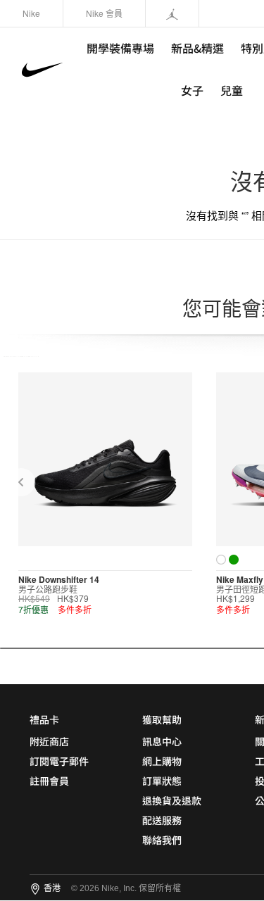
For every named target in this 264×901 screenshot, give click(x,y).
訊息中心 (162, 741)
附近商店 (49, 741)
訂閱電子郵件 (59, 761)
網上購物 (162, 761)
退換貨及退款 (171, 800)
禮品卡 (44, 719)
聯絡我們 (162, 840)
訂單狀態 (162, 781)
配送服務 (162, 820)
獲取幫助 (162, 719)
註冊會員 (49, 781)
